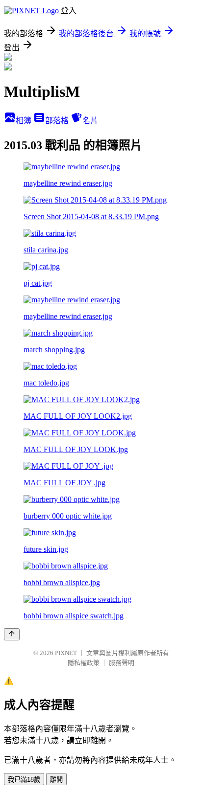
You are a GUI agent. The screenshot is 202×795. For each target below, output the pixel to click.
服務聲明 (121, 662)
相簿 (24, 120)
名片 (90, 120)
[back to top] (12, 634)
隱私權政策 (84, 662)
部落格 (58, 120)
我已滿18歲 (24, 779)
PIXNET (66, 653)
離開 (56, 779)
